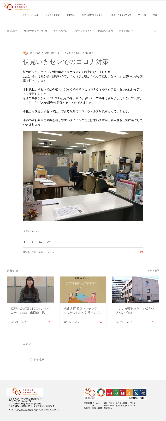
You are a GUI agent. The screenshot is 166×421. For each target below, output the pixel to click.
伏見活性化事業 (105, 30)
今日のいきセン (60, 30)
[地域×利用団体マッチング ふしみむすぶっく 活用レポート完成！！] (83, 289)
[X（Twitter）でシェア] (32, 242)
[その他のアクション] (141, 53)
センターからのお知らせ (35, 30)
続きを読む (124, 30)
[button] (155, 30)
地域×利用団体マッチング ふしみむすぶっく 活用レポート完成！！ (83, 311)
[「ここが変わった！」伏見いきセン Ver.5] (135, 289)
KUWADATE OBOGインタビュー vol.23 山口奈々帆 (30, 311)
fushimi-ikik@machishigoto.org (27, 403)
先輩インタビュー (83, 30)
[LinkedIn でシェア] (40, 242)
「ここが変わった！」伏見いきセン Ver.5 (135, 311)
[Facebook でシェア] (24, 242)
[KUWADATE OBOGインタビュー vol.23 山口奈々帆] (30, 289)
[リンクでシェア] (48, 242)
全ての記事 (12, 30)
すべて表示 (153, 270)
